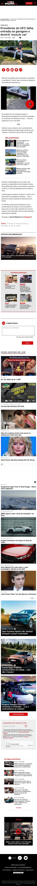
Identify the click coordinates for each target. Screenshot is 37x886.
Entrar (29, 3)
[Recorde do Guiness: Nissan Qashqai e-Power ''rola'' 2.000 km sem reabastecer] (9, 802)
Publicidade (29, 870)
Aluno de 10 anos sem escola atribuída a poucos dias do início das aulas (25, 306)
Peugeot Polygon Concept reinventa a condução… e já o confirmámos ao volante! (15, 706)
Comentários (12, 323)
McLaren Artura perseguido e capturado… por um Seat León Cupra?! (23, 162)
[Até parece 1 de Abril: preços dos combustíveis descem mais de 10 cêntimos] (9, 793)
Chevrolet (10, 223)
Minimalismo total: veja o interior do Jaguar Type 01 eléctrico (22, 782)
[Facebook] (20, 858)
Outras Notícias (18, 273)
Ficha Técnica (7, 870)
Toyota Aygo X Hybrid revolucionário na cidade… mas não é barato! (16, 670)
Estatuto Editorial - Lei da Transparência (18, 867)
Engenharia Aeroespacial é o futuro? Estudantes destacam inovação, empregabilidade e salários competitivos (26, 288)
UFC (12, 225)
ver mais (18, 807)
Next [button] (31, 832)
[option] (18, 834)
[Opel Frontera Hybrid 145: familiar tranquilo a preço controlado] (18, 626)
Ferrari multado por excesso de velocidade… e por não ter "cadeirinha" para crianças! (23, 143)
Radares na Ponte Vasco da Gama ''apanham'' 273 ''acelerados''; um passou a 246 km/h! (23, 153)
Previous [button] (6, 832)
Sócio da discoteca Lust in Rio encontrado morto (10, 287)
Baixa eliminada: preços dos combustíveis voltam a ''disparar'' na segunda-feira (23, 774)
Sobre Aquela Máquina (18, 865)
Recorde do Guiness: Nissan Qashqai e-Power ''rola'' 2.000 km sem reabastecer (22, 802)
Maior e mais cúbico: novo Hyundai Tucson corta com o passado (17, 256)
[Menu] (2, 3)
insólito (18, 225)
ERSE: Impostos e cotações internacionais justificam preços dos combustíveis (23, 765)
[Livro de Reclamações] (12, 858)
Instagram (27, 217)
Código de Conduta (18, 870)
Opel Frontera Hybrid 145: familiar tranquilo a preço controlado (17, 632)
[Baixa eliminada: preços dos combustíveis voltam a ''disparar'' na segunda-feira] (9, 775)
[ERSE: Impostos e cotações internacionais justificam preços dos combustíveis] (9, 766)
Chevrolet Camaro (21, 223)
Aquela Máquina (4, 19)
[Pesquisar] (34, 3)
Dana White (4, 225)
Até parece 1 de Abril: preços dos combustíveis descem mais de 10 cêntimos (22, 792)
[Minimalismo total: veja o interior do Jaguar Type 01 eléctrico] (9, 784)
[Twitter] (26, 858)
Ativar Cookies (18, 872)
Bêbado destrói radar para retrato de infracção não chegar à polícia (23, 171)
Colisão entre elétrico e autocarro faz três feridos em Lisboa (11, 306)
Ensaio (4, 629)
